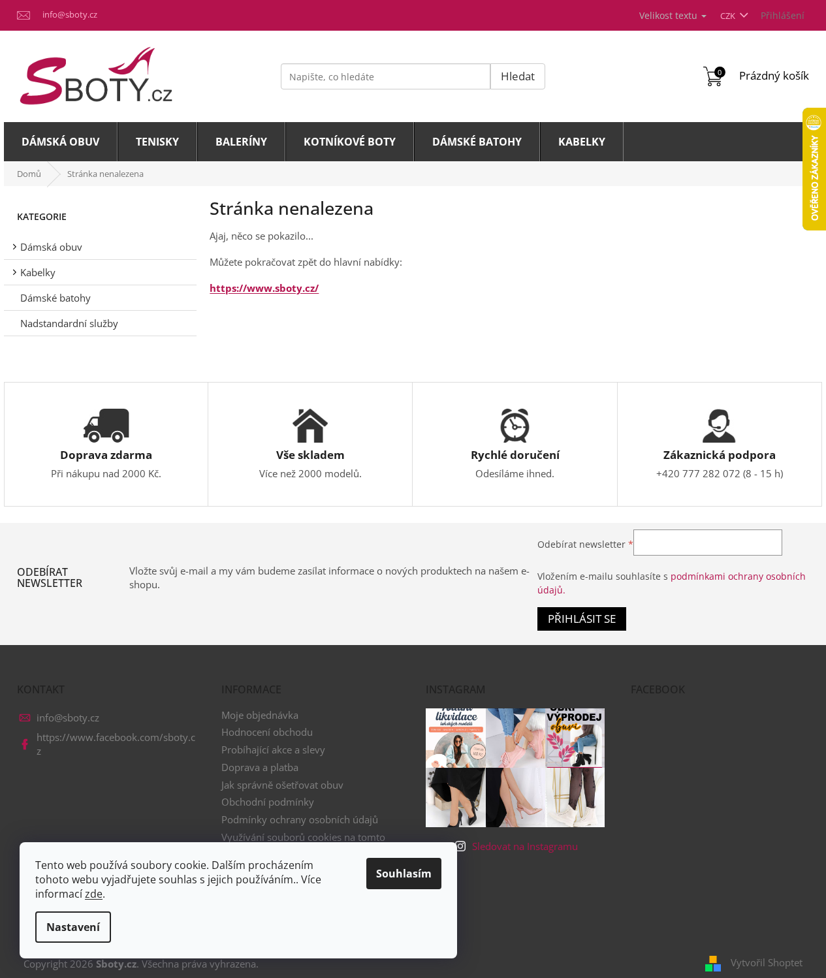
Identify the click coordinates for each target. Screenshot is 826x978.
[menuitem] (61, 141)
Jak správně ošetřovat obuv (282, 784)
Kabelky (38, 272)
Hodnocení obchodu (267, 731)
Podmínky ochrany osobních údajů (299, 819)
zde (94, 894)
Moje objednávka (259, 714)
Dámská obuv (51, 246)
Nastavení (73, 927)
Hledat (518, 76)
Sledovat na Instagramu (525, 846)
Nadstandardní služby (69, 323)
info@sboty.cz (68, 717)
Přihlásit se (582, 618)
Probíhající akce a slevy (273, 749)
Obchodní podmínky (267, 801)
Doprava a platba (259, 767)
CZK (728, 16)
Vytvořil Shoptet (766, 962)
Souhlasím (404, 873)
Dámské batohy (55, 297)
